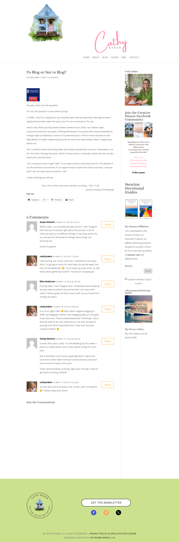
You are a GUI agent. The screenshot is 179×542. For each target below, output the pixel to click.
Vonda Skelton (47, 338)
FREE (123, 57)
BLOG (105, 57)
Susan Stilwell (47, 222)
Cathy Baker (34, 77)
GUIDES (115, 57)
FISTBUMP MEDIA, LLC (102, 537)
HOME (86, 57)
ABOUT (96, 57)
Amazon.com (133, 254)
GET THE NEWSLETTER (106, 502)
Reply (107, 224)
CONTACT (134, 57)
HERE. (134, 337)
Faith (44, 77)
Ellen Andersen (47, 281)
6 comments (53, 77)
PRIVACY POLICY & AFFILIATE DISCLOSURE (113, 533)
